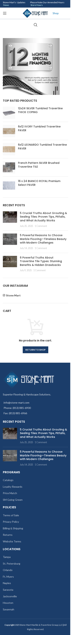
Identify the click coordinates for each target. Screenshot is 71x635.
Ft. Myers (8, 576)
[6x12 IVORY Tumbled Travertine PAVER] (9, 131)
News (6, 5)
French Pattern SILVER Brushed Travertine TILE (38, 165)
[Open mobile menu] (5, 13)
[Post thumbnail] (10, 219)
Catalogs (8, 480)
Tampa (7, 556)
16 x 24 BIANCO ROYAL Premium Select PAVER (39, 183)
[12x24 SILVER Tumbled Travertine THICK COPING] (9, 113)
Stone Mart (13, 295)
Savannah (8, 609)
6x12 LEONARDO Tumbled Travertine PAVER (42, 146)
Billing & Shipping (13, 528)
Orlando (7, 570)
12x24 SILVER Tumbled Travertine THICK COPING (40, 110)
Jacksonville (10, 596)
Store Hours (36, 5)
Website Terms (12, 541)
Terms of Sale (11, 515)
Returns (7, 534)
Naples (7, 583)
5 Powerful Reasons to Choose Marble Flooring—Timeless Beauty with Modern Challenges (43, 238)
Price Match (10, 493)
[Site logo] (35, 13)
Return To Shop (35, 349)
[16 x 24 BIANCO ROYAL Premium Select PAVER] (9, 185)
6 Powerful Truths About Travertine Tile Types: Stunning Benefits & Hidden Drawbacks (41, 261)
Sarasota (8, 589)
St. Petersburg (11, 563)
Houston (8, 602)
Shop (56, 13)
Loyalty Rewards (12, 486)
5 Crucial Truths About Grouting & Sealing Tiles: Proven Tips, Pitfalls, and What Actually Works (43, 216)
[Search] (35, 25)
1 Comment (41, 226)
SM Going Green (13, 499)
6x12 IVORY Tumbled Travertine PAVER (39, 128)
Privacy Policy (11, 521)
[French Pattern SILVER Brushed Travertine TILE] (9, 167)
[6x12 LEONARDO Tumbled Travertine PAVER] (9, 149)
